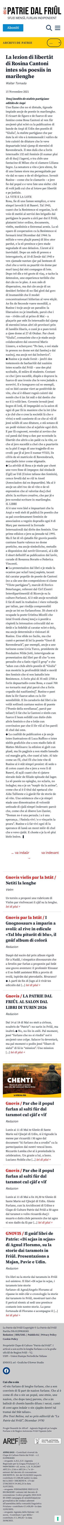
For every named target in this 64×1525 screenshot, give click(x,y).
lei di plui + (13, 906)
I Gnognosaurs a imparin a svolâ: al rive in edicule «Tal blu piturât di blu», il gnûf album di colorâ (31, 929)
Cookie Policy (10, 1339)
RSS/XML (20, 1334)
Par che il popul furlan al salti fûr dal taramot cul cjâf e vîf (30, 1109)
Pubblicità (33, 1334)
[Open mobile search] (49, 27)
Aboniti (13, 28)
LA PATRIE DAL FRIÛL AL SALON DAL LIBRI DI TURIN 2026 (29, 1002)
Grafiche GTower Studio (30, 1362)
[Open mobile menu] (57, 27)
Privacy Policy (49, 1334)
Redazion (8, 1334)
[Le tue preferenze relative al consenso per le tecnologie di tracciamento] (57, 1518)
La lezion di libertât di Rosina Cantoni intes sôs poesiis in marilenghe (29, 67)
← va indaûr (20, 852)
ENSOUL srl (9, 1362)
